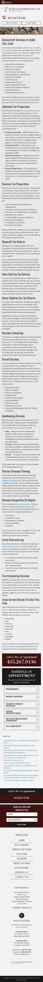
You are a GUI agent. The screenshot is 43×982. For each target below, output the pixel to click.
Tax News (22, 858)
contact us (6, 646)
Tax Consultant (13, 726)
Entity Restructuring (13, 712)
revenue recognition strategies (27, 504)
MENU (8, 2)
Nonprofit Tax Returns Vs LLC (13, 760)
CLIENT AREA (31, 23)
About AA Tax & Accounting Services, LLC (21, 868)
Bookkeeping (12, 689)
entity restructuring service (11, 546)
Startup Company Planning (14, 705)
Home (22, 840)
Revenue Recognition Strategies (16, 720)
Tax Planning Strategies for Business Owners (18, 780)
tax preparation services (31, 111)
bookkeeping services (10, 428)
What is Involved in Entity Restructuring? (17, 763)
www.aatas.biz (23, 927)
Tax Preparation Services (21, 892)
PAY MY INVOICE (12, 23)
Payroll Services (14, 697)
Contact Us (21, 877)
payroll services (30, 381)
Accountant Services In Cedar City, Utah (21, 849)
